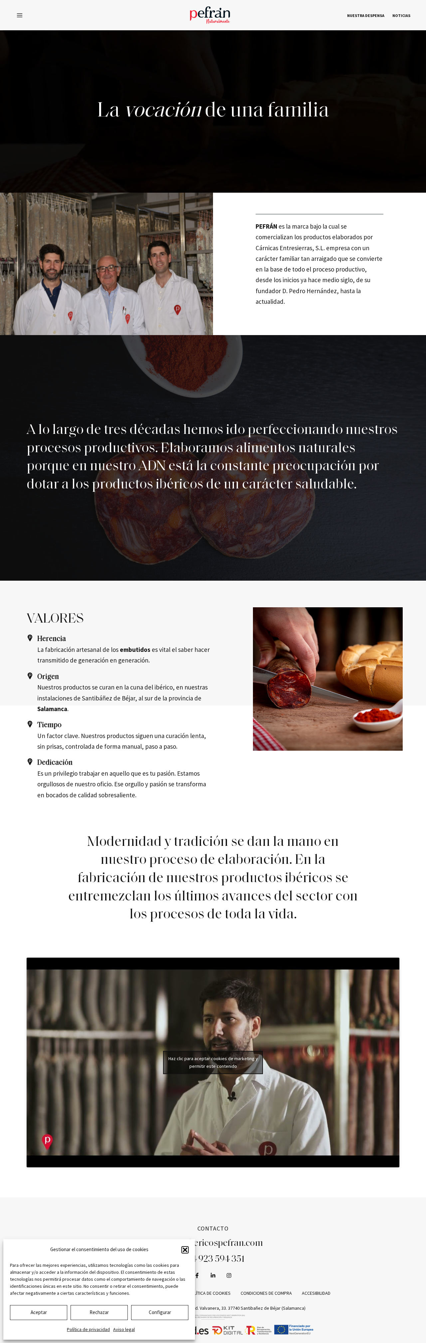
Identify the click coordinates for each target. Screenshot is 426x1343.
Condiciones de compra (266, 1293)
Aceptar (39, 1312)
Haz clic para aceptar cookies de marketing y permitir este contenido (213, 1062)
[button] (185, 1250)
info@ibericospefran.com (213, 1243)
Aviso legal (124, 1329)
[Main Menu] (20, 15)
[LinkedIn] (213, 1275)
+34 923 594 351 (213, 1259)
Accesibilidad (316, 1293)
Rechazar (99, 1312)
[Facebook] (197, 1275)
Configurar (160, 1312)
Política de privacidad (88, 1329)
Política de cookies (209, 1293)
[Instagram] (229, 1275)
